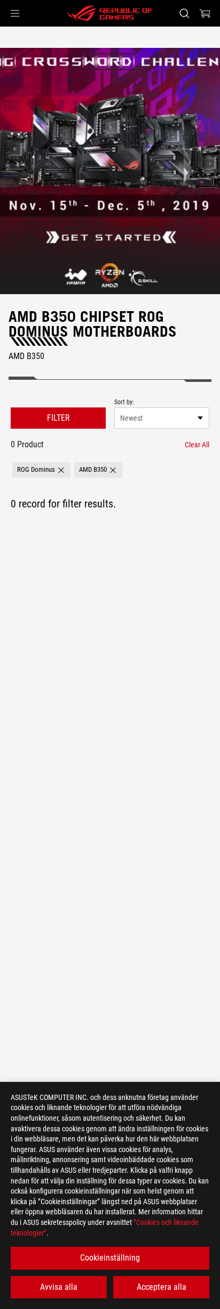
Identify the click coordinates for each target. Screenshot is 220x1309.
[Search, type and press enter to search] (184, 13)
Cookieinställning (110, 1258)
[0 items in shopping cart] (205, 13)
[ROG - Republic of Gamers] (110, 13)
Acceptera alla (161, 1287)
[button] (15, 13)
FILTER (58, 418)
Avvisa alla (58, 1287)
